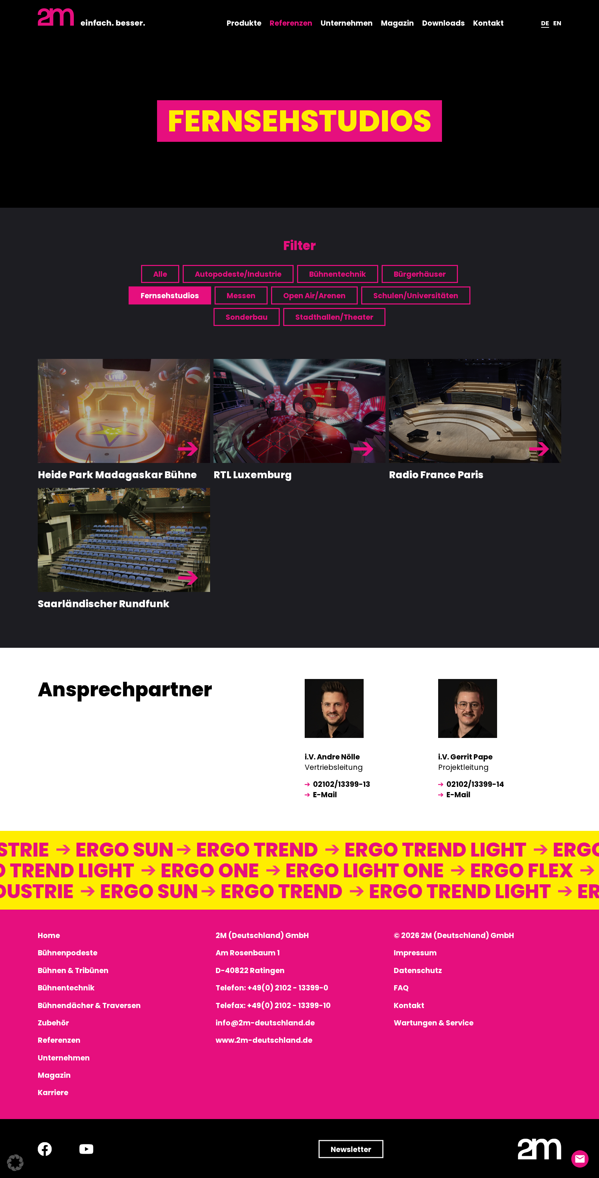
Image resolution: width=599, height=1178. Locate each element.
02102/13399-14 (475, 784)
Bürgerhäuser (420, 274)
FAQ (401, 988)
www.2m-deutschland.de (264, 1040)
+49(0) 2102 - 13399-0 (288, 988)
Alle (160, 274)
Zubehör (53, 1023)
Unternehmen (347, 23)
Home (49, 935)
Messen (241, 296)
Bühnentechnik (337, 274)
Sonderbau (247, 317)
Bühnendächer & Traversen (89, 1005)
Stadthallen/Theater (334, 317)
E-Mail (325, 795)
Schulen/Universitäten (415, 296)
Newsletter (351, 1149)
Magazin (397, 23)
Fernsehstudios (170, 296)
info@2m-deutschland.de (265, 1023)
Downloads (443, 23)
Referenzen (291, 23)
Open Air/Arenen (314, 296)
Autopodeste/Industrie (238, 274)
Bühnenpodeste (67, 953)
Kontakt (488, 23)
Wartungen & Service (434, 1023)
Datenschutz (418, 970)
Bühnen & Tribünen (73, 970)
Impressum (415, 953)
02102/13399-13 (341, 784)
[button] (15, 1162)
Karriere (53, 1092)
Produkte (244, 23)
